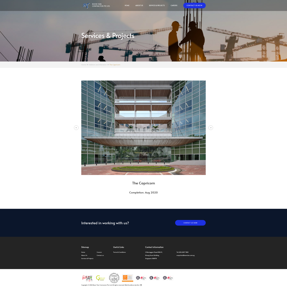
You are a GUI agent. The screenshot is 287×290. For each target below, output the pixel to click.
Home (127, 5)
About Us (139, 5)
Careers (174, 5)
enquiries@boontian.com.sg (186, 255)
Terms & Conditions (119, 252)
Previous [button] (76, 127)
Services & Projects (157, 5)
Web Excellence (130, 285)
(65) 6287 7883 (183, 252)
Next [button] (211, 127)
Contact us (100, 255)
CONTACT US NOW (190, 223)
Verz (138, 285)
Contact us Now (194, 5)
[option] (143, 128)
